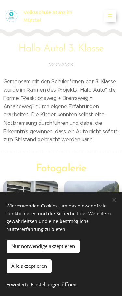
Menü (110, 16)
